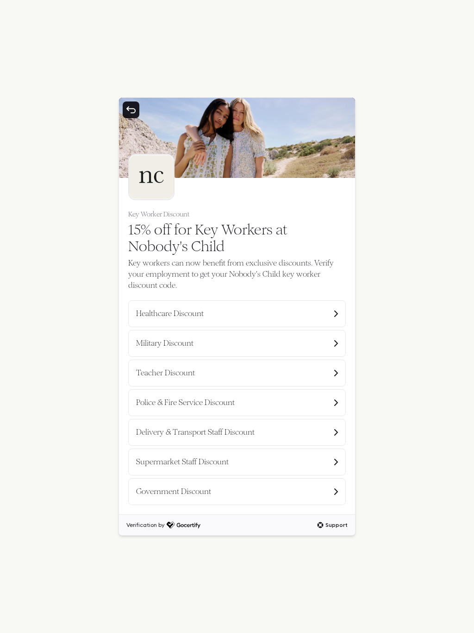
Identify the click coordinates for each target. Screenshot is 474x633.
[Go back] (131, 109)
